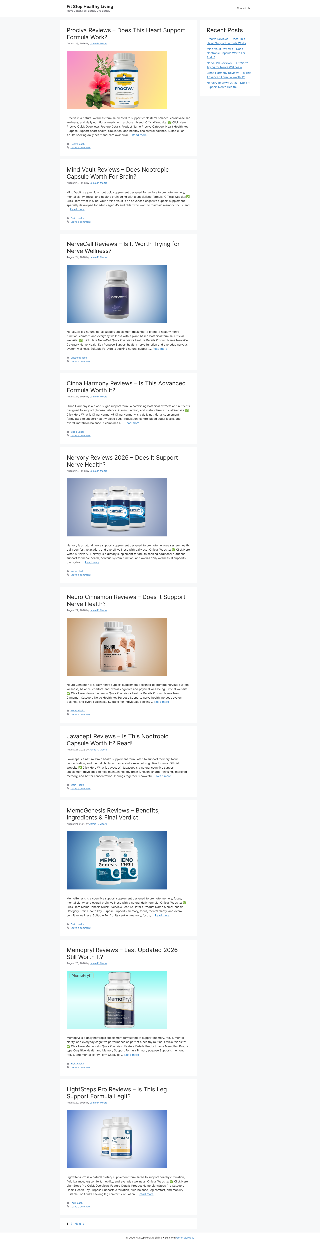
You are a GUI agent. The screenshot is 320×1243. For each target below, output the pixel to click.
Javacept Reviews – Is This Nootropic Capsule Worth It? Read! (117, 740)
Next (79, 1223)
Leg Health (76, 1202)
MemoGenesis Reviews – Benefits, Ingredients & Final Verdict (113, 814)
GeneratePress (185, 1237)
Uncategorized (78, 357)
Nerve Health (77, 571)
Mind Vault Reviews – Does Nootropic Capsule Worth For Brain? (118, 173)
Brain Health (77, 218)
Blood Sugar (77, 431)
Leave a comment (80, 147)
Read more (139, 135)
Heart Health (77, 144)
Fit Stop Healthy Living (90, 6)
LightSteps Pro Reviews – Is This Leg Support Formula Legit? (117, 1093)
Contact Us (243, 8)
